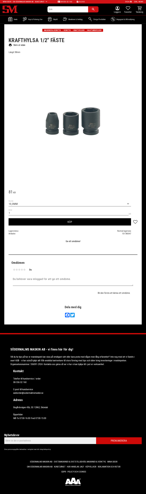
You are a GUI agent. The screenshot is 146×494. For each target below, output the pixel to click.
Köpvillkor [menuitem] (91, 466)
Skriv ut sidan (17, 45)
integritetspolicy (45, 449)
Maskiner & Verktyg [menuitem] (75, 19)
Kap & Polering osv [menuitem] (35, 19)
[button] (128, 10)
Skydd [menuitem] (55, 19)
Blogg (82, 2)
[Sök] (93, 9)
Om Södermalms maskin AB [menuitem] (23, 2)
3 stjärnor (19, 269)
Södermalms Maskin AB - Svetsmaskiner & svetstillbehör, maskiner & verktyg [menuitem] (68, 461)
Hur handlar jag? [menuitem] (75, 466)
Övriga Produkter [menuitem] (99, 19)
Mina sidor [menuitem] (7, 2)
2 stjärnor (16, 269)
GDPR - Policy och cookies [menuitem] (73, 471)
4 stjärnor (22, 269)
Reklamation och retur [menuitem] (109, 466)
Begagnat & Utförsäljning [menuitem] (125, 19)
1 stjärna (14, 269)
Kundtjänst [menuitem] (39, 2)
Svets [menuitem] (15, 19)
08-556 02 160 (66, 2)
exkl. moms (138, 2)
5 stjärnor (24, 269)
